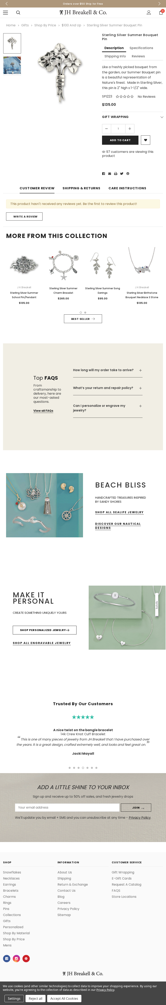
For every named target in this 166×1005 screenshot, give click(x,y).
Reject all (35, 998)
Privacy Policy (105, 990)
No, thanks (118, 521)
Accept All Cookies (64, 998)
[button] (157, 468)
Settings (14, 998)
